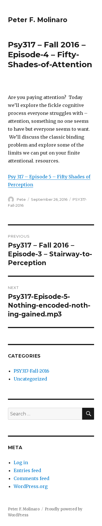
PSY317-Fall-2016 (31, 371)
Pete (21, 199)
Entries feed (27, 470)
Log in (21, 462)
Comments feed (31, 478)
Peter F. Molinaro (37, 20)
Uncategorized (30, 379)
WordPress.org (31, 486)
